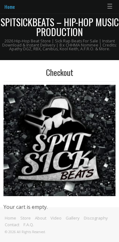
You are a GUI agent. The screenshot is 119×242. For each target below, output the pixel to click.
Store (25, 218)
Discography (96, 218)
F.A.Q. (28, 224)
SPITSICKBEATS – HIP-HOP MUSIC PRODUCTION (60, 27)
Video (56, 218)
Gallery (73, 218)
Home (9, 6)
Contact (12, 224)
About (40, 218)
